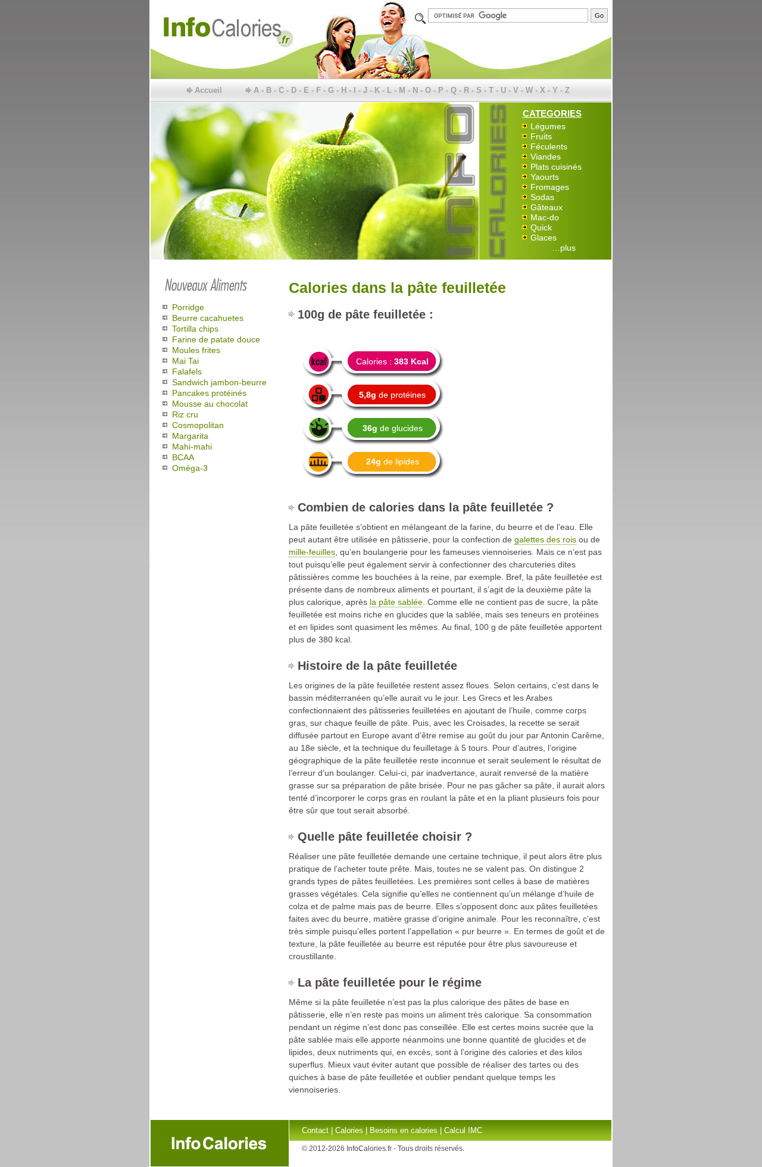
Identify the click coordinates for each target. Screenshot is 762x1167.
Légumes (548, 126)
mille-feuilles (312, 552)
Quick (541, 227)
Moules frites (196, 350)
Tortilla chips (195, 328)
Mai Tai (185, 361)
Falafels (187, 371)
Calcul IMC (463, 1130)
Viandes (545, 156)
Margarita (190, 436)
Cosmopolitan (198, 425)
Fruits (541, 136)
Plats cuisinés (556, 166)
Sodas (542, 197)
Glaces (543, 237)
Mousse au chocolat (210, 403)
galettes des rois (545, 539)
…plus (564, 247)
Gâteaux (546, 207)
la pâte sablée (396, 602)
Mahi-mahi (192, 446)
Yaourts (544, 177)
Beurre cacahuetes (207, 318)
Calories (349, 1130)
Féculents (548, 146)
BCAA (183, 457)
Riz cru (185, 414)
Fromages (549, 187)
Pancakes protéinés (209, 393)
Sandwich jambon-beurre (219, 382)
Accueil (208, 90)
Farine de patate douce (216, 339)
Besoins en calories (404, 1130)
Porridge (188, 307)
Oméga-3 (190, 468)
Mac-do (544, 217)
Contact (315, 1130)
